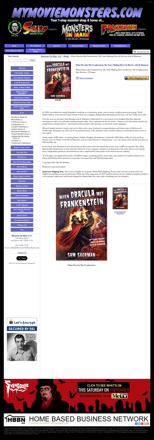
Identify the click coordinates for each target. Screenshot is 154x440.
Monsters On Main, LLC (51, 56)
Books (66, 56)
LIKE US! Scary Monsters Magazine (22, 263)
